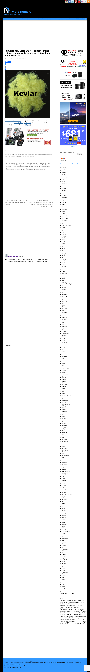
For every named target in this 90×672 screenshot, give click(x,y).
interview (76, 607)
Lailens (63, 351)
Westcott (64, 561)
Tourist (63, 544)
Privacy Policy (45, 662)
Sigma (63, 503)
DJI (62, 250)
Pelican (63, 443)
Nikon (63, 413)
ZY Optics (64, 588)
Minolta (64, 397)
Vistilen (64, 554)
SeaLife (63, 498)
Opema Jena (65, 432)
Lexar (63, 365)
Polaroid (64, 459)
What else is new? (75, 623)
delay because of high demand (66, 604)
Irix (62, 321)
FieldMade (64, 273)
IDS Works (64, 312)
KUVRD (64, 347)
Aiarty (63, 181)
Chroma (64, 236)
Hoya (63, 310)
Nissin (63, 416)
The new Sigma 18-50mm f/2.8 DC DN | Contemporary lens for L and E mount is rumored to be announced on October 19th (41, 203)
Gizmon (64, 289)
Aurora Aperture (65, 208)
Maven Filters (65, 384)
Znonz (63, 584)
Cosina (63, 243)
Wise (63, 565)
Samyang (64, 491)
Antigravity (64, 192)
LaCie (63, 349)
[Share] (29, 69)
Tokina (63, 537)
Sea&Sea (64, 496)
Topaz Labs (64, 540)
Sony (63, 521)
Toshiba (64, 542)
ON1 (63, 430)
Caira (63, 224)
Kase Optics (64, 331)
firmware (72, 605)
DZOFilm (64, 259)
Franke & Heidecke (66, 275)
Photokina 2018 (79, 616)
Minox (63, 399)
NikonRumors (22, 19)
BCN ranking (73, 600)
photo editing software (70, 614)
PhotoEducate (65, 450)
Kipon (63, 337)
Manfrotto (64, 383)
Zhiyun (63, 582)
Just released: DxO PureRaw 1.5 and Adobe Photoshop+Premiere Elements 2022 (16, 202)
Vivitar (63, 556)
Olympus (64, 427)
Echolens (64, 261)
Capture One (65, 229)
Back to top (9, 345)
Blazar (63, 216)
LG (62, 367)
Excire (63, 268)
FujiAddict (51, 19)
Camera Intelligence (66, 225)
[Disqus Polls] (29, 231)
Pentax (63, 445)
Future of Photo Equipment (68, 284)
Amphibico (64, 190)
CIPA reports (79, 602)
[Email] (29, 67)
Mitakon (64, 402)
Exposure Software (66, 269)
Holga (63, 307)
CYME (63, 245)
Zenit (63, 581)
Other (63, 434)
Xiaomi (63, 567)
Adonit (63, 176)
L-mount (70, 609)
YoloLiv (64, 574)
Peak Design (65, 441)
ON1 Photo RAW (76, 611)
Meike (63, 388)
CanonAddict (69, 19)
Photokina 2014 (64, 616)
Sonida (63, 519)
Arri (63, 199)
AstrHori (64, 204)
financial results (65, 605)
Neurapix (64, 409)
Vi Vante (64, 551)
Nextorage (64, 411)
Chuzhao (64, 238)
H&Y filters (64, 296)
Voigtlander (64, 558)
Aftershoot (64, 178)
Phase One (64, 448)
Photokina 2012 (80, 614)
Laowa (63, 353)
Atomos (63, 206)
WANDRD (64, 560)
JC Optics (64, 323)
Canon (63, 227)
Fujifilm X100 (63, 607)
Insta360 (64, 319)
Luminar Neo (70, 611)
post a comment (30, 156)
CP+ (85, 602)
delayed (74, 604)
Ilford (63, 315)
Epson (63, 262)
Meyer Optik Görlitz (66, 395)
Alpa (63, 186)
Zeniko (63, 579)
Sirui (63, 506)
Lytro (63, 376)
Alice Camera (65, 185)
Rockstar (64, 480)
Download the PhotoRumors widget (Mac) (12, 664)
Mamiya (64, 379)
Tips (83, 19)
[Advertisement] (28, 35)
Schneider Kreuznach (67, 494)
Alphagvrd (64, 188)
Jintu (63, 324)
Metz (63, 392)
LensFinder (13, 19)
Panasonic (64, 439)
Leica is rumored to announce (13, 121)
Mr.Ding (64, 406)
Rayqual (64, 475)
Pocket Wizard (65, 455)
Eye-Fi (63, 271)
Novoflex (64, 423)
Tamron (63, 526)
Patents (83, 610)
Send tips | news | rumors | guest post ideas (70, 163)
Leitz (63, 360)
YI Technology (65, 572)
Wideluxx (64, 563)
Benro (63, 213)
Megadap (64, 386)
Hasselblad (64, 301)
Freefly (63, 277)
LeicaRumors (32, 19)
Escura (63, 264)
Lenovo (63, 361)
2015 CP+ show (67, 600)
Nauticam (64, 407)
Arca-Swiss (64, 197)
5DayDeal (62, 600)
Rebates (67, 618)
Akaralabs (64, 183)
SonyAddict (60, 19)
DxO (63, 257)
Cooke (63, 241)
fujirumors (70, 607)
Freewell (64, 278)
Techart (63, 528)
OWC (63, 436)
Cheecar (64, 234)
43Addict (77, 19)
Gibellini (64, 287)
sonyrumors (79, 618)
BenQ (63, 211)
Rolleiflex (64, 485)
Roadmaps (72, 618)
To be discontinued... (71, 620)
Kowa (63, 346)
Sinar (63, 505)
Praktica (64, 466)
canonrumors (64, 602)
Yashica (63, 568)
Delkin (63, 248)
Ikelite (63, 314)
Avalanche (64, 209)
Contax (63, 239)
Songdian (64, 515)
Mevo (63, 393)
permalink (7, 156)
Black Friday (80, 600)
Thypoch (64, 533)
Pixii (63, 453)
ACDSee (64, 172)
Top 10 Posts (65, 538)
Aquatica (64, 195)
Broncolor (64, 220)
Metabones (64, 390)
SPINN (63, 522)
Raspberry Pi (65, 473)
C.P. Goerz (64, 222)
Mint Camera (65, 400)
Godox (63, 291)
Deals (63, 246)
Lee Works (64, 356)
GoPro (63, 292)
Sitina (63, 508)
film (85, 604)
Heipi (63, 303)
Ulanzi (63, 547)
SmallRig (64, 514)
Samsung (64, 489)
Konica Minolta (65, 344)
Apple (63, 193)
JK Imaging (64, 326)
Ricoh (63, 478)
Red (63, 476)
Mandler (64, 381)
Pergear (63, 446)
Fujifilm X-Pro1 (79, 605)
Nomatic (64, 422)
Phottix (63, 452)
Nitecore (64, 418)
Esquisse (64, 266)
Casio (63, 231)
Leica (17, 154)
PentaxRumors (42, 19)
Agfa (63, 179)
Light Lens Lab (65, 369)
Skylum (63, 510)
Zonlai (63, 586)
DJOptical (64, 252)
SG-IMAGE (64, 499)
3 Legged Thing (65, 169)
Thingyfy (64, 529)
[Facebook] (29, 63)
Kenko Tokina (65, 333)
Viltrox (63, 552)
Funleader (64, 282)
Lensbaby (64, 363)
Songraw (64, 517)
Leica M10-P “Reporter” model (22, 123)
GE (62, 285)
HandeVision (65, 298)
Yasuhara (64, 570)
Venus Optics (65, 549)
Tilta (63, 535)
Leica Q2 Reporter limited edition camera (35, 154)
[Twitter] (29, 65)
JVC (63, 328)
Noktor (63, 420)
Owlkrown (64, 437)
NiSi (63, 414)
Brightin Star (65, 218)
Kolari (63, 340)
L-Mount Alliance (78, 609)
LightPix (64, 370)
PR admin (8, 58)
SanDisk (64, 492)
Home (6, 19)
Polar (63, 457)
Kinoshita (64, 335)
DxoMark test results (80, 604)
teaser (62, 619)
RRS (63, 487)
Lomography (65, 374)
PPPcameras (64, 462)
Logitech (64, 372)
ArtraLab (64, 202)
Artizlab (64, 201)
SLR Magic (64, 512)
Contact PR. (22, 665)
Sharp (63, 501)
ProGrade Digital (66, 471)
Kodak (63, 338)
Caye (63, 232)
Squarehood (65, 524)
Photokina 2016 (72, 616)
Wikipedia (27, 125)
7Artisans (64, 170)
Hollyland (64, 308)
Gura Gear (64, 294)
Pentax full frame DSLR (70, 612)
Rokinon (64, 482)
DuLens (63, 255)
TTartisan (64, 545)
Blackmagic (65, 215)
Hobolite (64, 305)
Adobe (63, 174)
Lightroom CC (63, 611)
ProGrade (64, 469)
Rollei (63, 483)
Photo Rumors (21, 11)
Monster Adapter (66, 404)
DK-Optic (64, 254)
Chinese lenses (72, 602)
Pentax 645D (62, 612)
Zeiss (63, 577)
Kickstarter (64, 609)
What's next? (63, 624)
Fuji (63, 280)
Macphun (64, 377)
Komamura (64, 342)
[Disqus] (29, 276)
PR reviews (64, 464)
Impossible (64, 317)
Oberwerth (64, 425)
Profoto (63, 468)
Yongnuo (64, 575)
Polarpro (64, 460)
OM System (64, 429)
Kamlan (63, 330)
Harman (63, 300)
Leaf (63, 354)
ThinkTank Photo (66, 531)
